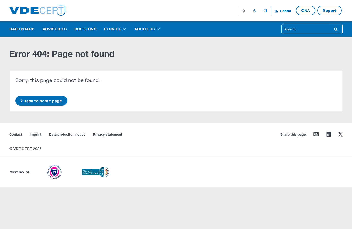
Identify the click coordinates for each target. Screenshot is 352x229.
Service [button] (112, 29)
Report (329, 10)
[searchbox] (305, 29)
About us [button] (144, 29)
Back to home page (42, 100)
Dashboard (22, 29)
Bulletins (85, 29)
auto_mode (265, 11)
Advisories (55, 29)
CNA (305, 10)
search (336, 29)
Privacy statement (107, 134)
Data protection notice (67, 134)
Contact (15, 134)
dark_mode (254, 11)
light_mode (243, 11)
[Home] (37, 10)
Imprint (35, 134)
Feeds (285, 10)
